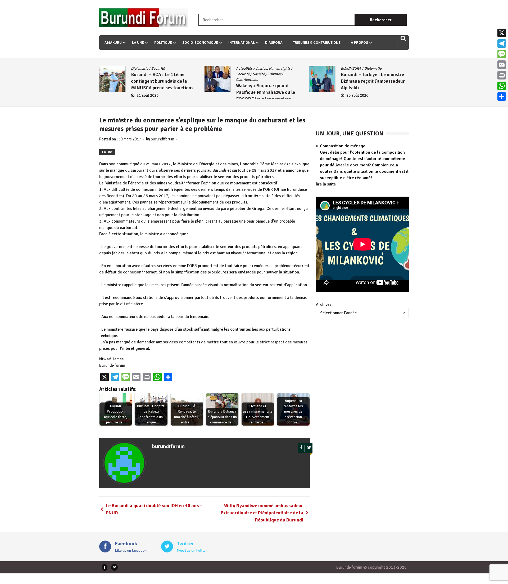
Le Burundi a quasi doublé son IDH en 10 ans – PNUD (154, 509)
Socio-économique (200, 42)
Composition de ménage (342, 146)
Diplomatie (268, 68)
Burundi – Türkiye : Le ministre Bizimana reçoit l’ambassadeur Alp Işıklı (268, 81)
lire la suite (326, 184)
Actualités (139, 68)
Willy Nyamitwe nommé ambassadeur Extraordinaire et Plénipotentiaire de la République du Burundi (262, 513)
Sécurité (137, 74)
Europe (386, 68)
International (241, 42)
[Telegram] (501, 43)
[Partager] (501, 96)
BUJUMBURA (246, 68)
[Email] (501, 64)
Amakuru (113, 42)
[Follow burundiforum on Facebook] (301, 448)
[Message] (501, 54)
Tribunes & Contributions (317, 42)
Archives (323, 304)
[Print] (501, 75)
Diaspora (274, 42)
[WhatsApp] (501, 86)
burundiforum (162, 139)
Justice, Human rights (168, 68)
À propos (359, 42)
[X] (501, 33)
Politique (163, 42)
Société (154, 74)
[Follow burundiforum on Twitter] (309, 448)
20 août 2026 (253, 95)
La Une (138, 42)
